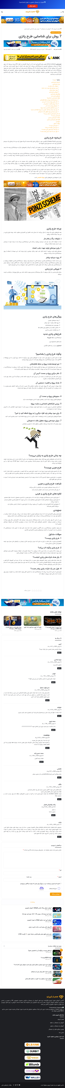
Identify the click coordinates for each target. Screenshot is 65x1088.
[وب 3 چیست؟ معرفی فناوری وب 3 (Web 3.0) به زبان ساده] (52, 621)
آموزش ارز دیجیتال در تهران (57, 1026)
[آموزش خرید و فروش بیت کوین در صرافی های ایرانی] (57, 981)
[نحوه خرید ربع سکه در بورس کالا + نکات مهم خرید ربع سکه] (57, 915)
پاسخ (59, 653)
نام (60, 870)
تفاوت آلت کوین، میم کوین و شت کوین (32, 627)
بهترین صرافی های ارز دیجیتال (56, 1029)
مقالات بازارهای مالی (7, 1085)
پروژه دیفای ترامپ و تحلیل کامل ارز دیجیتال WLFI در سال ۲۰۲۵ (13, 628)
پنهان (55, 80)
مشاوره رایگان (32, 6)
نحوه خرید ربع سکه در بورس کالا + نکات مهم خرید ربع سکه (36, 914)
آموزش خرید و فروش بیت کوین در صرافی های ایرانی (38, 979)
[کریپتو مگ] (32, 12)
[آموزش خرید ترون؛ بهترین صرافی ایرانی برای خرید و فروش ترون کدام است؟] (57, 967)
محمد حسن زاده (57, 49)
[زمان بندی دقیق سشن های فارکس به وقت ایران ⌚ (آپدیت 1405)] (57, 936)
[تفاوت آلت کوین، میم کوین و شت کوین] (32, 621)
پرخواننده (32, 902)
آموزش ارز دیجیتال (46, 29)
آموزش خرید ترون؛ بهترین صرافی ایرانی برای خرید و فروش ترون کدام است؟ (32, 965)
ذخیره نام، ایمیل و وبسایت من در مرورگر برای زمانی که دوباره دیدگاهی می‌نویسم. (40, 884)
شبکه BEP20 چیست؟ (46, 958)
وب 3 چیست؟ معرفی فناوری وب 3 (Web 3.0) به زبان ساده (53, 628)
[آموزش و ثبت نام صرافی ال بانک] (32, 57)
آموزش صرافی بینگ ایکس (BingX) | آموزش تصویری (38, 908)
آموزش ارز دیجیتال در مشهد (57, 1023)
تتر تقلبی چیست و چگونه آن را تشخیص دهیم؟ (39, 951)
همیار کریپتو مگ (56, 29)
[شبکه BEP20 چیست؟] (57, 960)
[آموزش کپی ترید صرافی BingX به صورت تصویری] (57, 922)
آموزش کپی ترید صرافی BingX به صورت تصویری (39, 920)
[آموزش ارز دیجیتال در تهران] (32, 184)
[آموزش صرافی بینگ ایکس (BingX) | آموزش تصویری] (57, 909)
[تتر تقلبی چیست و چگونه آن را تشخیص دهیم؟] (57, 953)
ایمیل (59, 877)
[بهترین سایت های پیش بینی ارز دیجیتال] (57, 974)
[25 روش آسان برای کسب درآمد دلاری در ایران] (57, 929)
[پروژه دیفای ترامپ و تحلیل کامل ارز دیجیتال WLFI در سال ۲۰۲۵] (12, 621)
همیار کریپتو (61, 1019)
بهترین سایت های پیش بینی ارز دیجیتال (41, 972)
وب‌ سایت (28, 877)
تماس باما (61, 1033)
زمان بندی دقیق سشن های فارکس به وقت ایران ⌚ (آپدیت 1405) (34, 934)
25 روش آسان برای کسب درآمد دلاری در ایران (40, 927)
